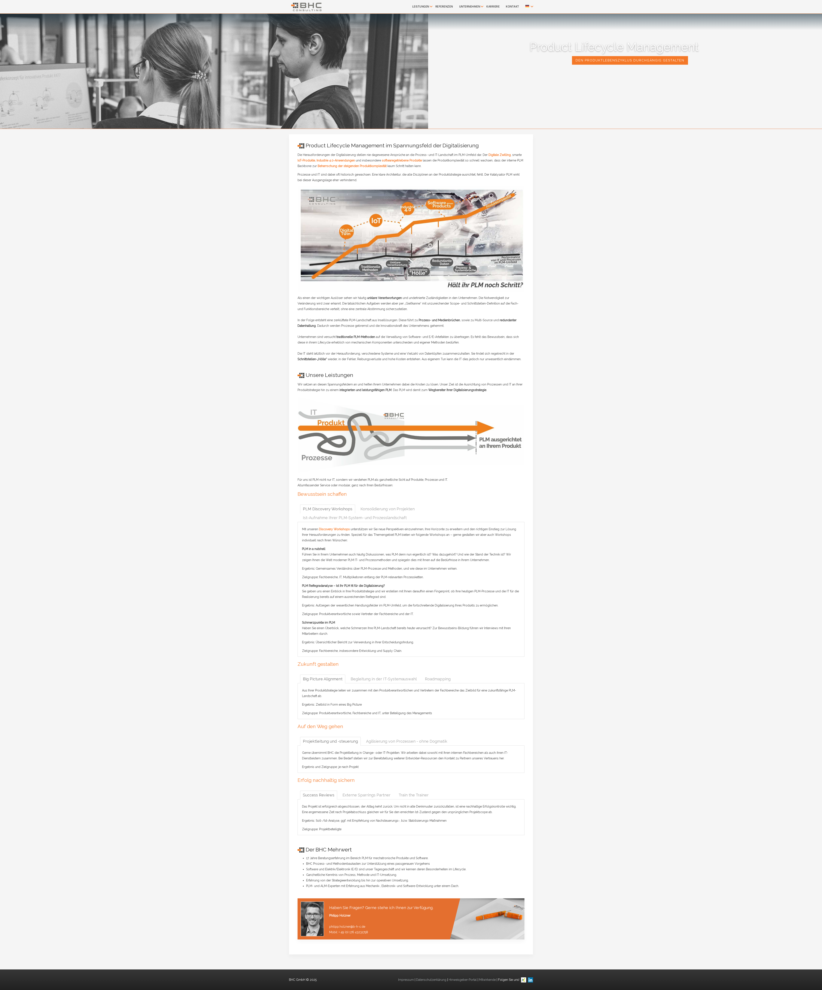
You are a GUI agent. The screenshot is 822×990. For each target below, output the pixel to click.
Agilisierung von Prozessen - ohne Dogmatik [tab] (406, 741)
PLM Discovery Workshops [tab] (327, 509)
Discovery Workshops (334, 529)
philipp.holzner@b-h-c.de (347, 926)
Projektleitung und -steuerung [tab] (330, 741)
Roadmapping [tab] (438, 679)
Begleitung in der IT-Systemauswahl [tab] (384, 679)
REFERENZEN (444, 6)
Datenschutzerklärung (431, 979)
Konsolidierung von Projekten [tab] (387, 509)
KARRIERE (493, 6)
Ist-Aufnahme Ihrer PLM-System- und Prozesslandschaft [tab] (355, 517)
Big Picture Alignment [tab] (322, 679)
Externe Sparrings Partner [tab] (366, 795)
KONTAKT (512, 6)
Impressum (406, 979)
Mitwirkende (487, 979)
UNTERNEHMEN (469, 6)
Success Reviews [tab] (318, 795)
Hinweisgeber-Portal (463, 979)
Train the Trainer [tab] (414, 795)
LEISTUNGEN (420, 6)
